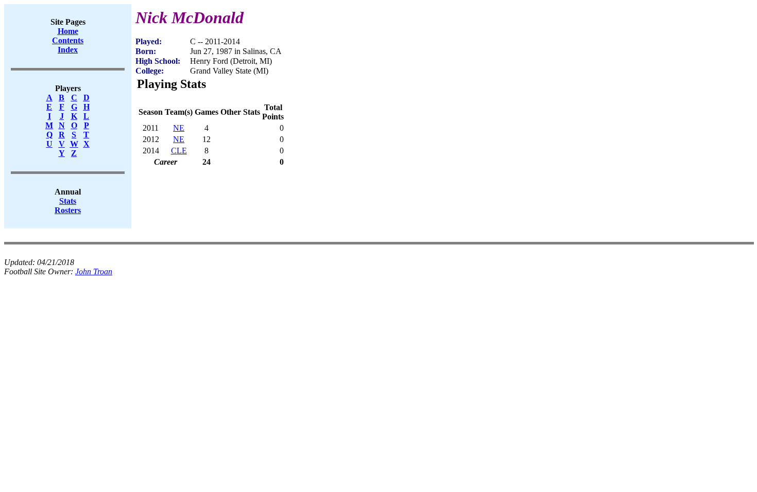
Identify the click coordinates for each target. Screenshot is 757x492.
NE (178, 128)
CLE (179, 150)
